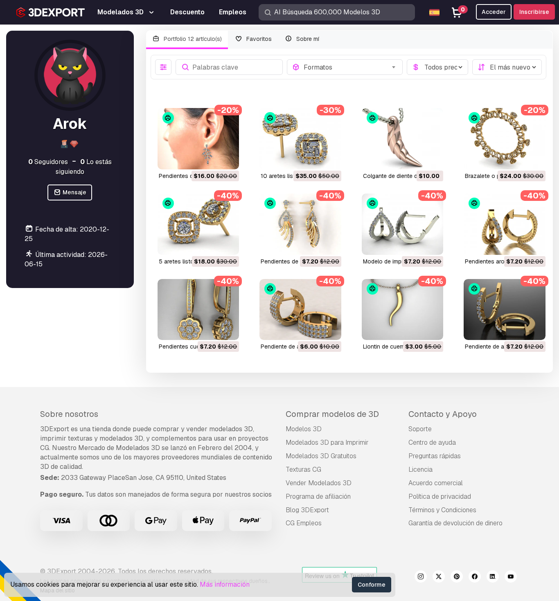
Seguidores (48, 162)
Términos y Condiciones (442, 510)
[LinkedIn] (493, 577)
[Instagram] (420, 577)
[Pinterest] (457, 577)
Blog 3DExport (307, 510)
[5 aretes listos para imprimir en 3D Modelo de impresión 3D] (198, 224)
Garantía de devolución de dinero (455, 523)
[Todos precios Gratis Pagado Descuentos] (437, 67)
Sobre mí (307, 39)
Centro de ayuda (432, 442)
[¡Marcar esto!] (227, 158)
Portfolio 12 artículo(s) (192, 39)
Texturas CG (303, 469)
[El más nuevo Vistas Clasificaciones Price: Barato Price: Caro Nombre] (507, 67)
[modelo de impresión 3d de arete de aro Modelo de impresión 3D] (403, 224)
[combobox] (350, 67)
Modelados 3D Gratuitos (321, 456)
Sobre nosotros (69, 414)
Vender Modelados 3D (319, 483)
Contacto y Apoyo (442, 414)
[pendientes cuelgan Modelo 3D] (198, 309)
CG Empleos (304, 523)
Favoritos (258, 39)
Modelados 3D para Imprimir (327, 442)
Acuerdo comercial (435, 483)
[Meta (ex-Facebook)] (475, 577)
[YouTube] (511, 577)
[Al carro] (210, 158)
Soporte (420, 429)
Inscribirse (534, 12)
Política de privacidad (439, 496)
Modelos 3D (304, 429)
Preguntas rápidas (434, 456)
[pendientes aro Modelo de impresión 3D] (504, 224)
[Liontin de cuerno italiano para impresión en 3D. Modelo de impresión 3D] (403, 309)
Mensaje (73, 192)
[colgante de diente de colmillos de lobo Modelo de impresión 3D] (403, 138)
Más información (225, 584)
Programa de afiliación (318, 496)
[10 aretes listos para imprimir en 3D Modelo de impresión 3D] (300, 138)
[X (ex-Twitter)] (439, 577)
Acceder (494, 12)
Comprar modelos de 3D (332, 414)
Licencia (420, 469)
